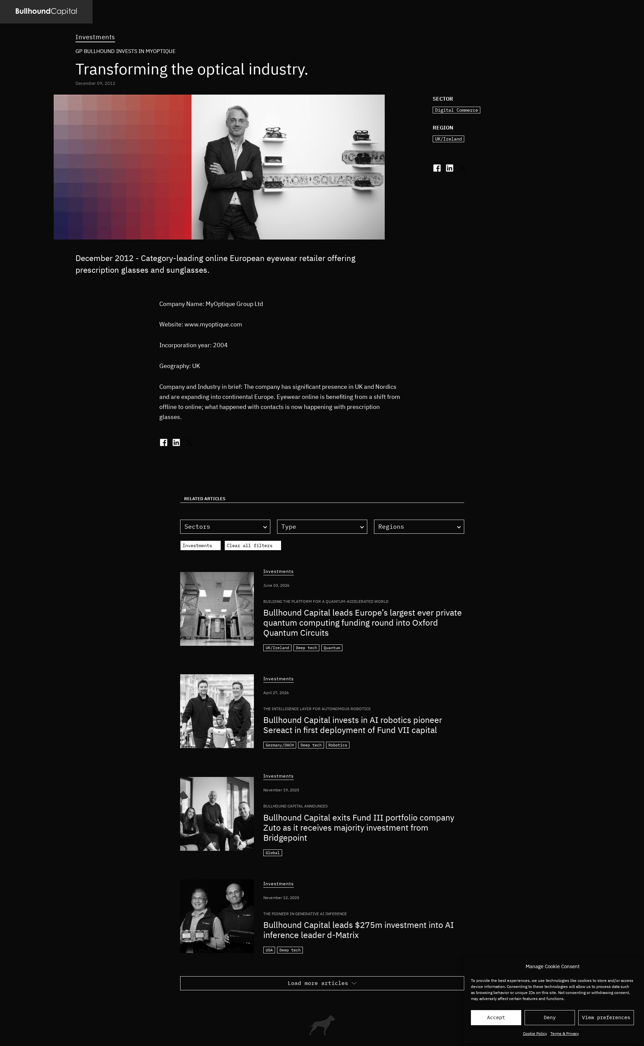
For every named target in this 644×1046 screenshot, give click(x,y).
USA (269, 949)
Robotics (337, 744)
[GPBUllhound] (46, 11)
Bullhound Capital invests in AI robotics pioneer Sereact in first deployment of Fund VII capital (352, 724)
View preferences (606, 1017)
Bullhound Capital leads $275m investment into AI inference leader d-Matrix (358, 929)
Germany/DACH (280, 744)
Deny (550, 1017)
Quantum (332, 647)
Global (273, 852)
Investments (95, 37)
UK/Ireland (448, 139)
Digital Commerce (456, 110)
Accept (496, 1017)
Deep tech (306, 647)
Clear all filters (249, 545)
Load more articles (318, 983)
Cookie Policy (535, 1033)
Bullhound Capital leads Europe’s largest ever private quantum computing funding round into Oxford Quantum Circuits (362, 622)
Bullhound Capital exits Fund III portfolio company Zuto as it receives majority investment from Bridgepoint (358, 827)
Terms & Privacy (564, 1033)
